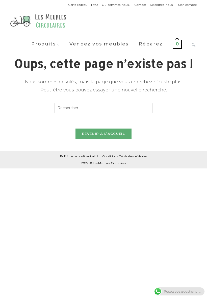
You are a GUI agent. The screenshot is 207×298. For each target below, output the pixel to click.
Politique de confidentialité (79, 156)
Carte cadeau (77, 5)
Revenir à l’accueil (103, 134)
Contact (140, 5)
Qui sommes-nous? (116, 5)
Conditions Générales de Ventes (124, 156)
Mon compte (187, 5)
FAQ (94, 5)
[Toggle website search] (193, 44)
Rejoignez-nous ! (162, 5)
